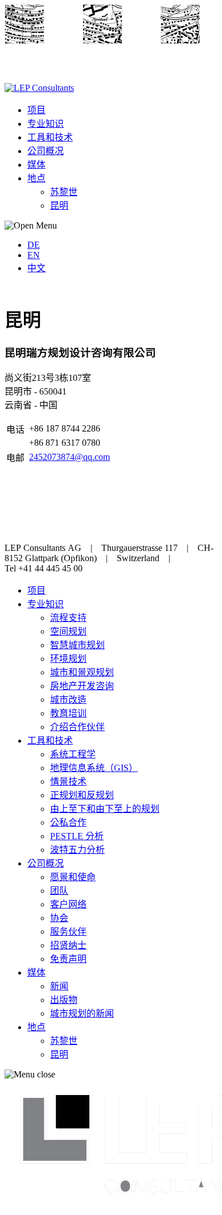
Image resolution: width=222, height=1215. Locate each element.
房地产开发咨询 (82, 686)
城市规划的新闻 (82, 1013)
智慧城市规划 (77, 645)
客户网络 (68, 904)
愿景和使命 (73, 877)
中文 (36, 268)
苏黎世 (63, 192)
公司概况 (45, 151)
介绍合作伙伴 (77, 727)
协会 (59, 918)
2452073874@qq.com (69, 457)
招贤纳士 (68, 945)
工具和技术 (50, 137)
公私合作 (68, 822)
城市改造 (68, 699)
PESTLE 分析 (77, 836)
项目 (36, 110)
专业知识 (45, 123)
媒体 (36, 164)
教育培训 (68, 713)
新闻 (59, 986)
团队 (59, 890)
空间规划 (68, 631)
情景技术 (68, 781)
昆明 (59, 205)
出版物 (63, 1000)
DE (33, 245)
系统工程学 (73, 754)
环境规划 (68, 659)
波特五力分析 (77, 850)
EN (33, 255)
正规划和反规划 (82, 795)
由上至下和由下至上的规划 (104, 809)
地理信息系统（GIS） (94, 768)
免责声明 (68, 959)
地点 (36, 178)
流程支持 (68, 618)
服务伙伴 (68, 931)
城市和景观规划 (82, 672)
